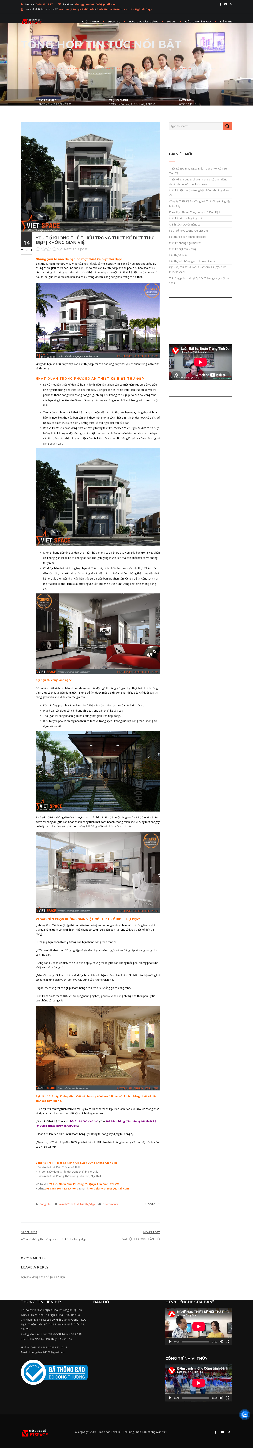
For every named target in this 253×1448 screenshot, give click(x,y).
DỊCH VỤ (114, 21)
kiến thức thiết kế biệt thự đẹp (169, 68)
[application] (198, 1326)
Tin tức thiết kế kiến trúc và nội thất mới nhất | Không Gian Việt (91, 68)
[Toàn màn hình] (227, 1341)
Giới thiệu (90, 21)
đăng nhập (38, 1277)
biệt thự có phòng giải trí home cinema (192, 261)
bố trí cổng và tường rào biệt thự (188, 230)
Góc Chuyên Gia (198, 21)
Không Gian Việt (157, 1432)
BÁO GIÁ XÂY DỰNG (143, 21)
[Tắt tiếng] (221, 1341)
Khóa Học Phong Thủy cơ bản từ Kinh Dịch (195, 212)
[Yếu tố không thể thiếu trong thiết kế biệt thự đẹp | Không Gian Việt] (90, 177)
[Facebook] (159, 1204)
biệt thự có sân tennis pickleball (188, 236)
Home (33, 68)
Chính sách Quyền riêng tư (185, 224)
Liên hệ (226, 21)
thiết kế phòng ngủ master (185, 243)
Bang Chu (45, 1204)
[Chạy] (170, 1341)
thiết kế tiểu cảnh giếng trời (185, 218)
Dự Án (172, 21)
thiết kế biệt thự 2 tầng (182, 249)
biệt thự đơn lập (178, 255)
